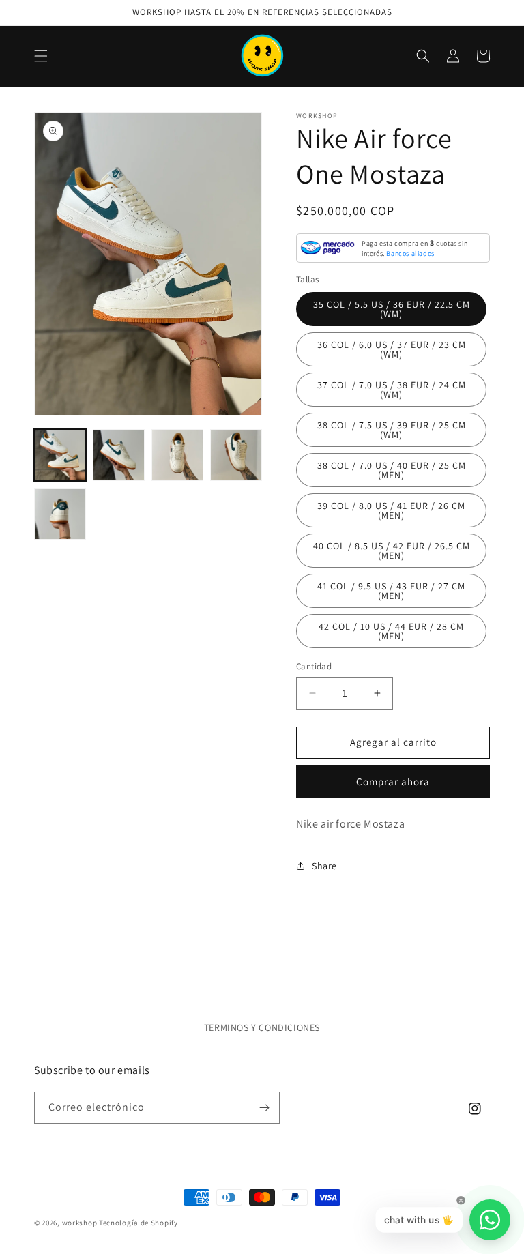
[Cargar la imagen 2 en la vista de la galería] (119, 455)
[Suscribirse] (264, 1108)
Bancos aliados (410, 253)
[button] (41, 56)
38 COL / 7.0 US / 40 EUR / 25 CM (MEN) (391, 470)
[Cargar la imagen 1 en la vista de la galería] (60, 455)
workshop (80, 1222)
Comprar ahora (393, 781)
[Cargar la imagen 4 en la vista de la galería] (236, 455)
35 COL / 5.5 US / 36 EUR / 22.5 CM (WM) (391, 309)
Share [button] (324, 866)
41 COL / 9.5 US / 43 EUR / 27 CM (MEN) (391, 591)
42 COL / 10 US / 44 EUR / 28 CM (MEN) (391, 631)
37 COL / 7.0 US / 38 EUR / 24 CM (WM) (391, 389)
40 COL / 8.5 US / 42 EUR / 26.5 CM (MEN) (391, 551)
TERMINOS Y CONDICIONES (262, 1027)
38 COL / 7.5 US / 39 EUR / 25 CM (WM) (391, 430)
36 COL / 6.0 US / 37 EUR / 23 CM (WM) (391, 349)
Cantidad (314, 666)
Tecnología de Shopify (138, 1222)
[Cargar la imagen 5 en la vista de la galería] (60, 514)
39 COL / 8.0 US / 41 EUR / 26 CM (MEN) (391, 510)
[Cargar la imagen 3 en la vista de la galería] (177, 455)
